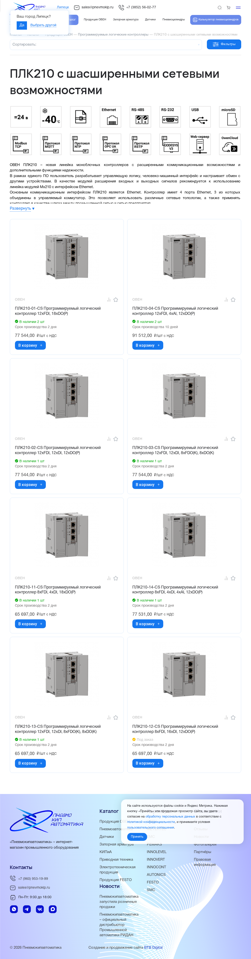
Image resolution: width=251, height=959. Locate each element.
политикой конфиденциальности (151, 822)
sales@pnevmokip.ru (97, 7)
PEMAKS (154, 844)
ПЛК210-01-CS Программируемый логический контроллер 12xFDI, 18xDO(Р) (58, 311)
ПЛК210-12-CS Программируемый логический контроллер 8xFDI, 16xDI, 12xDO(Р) (175, 729)
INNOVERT (156, 859)
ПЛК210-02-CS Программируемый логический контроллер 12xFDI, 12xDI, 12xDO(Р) (58, 450)
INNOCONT (156, 867)
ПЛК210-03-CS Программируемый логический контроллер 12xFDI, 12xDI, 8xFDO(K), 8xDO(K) (175, 450)
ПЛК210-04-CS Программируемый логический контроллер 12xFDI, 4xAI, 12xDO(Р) (175, 311)
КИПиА (106, 852)
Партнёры (202, 852)
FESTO (153, 882)
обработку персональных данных (170, 816)
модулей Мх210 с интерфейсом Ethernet (59, 187)
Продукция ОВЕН (115, 821)
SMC (151, 890)
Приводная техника (116, 859)
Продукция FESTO (116, 880)
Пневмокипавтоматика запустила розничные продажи (119, 902)
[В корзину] (41, 345)
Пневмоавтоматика (116, 829)
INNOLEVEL (156, 852)
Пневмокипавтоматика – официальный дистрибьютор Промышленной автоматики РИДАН (119, 925)
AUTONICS (156, 875)
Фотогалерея (205, 844)
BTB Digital (153, 947)
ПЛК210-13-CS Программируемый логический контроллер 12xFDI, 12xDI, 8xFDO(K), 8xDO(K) (58, 729)
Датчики (107, 837)
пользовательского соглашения (150, 827)
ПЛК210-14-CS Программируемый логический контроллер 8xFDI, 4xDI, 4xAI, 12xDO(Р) (175, 590)
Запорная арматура (117, 844)
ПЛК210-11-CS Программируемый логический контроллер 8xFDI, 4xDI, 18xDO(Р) (58, 590)
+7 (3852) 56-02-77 (141, 7)
